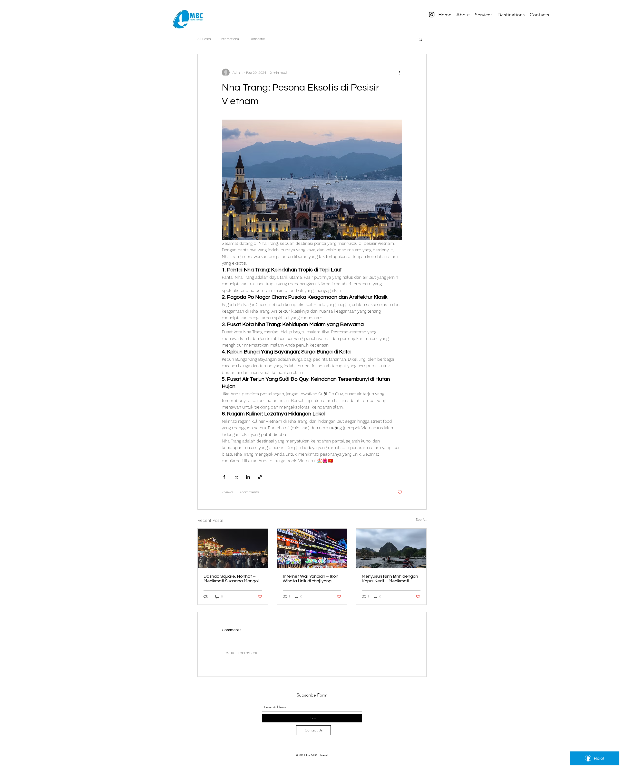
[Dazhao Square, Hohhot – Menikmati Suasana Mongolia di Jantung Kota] (233, 548)
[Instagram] (431, 14)
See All (421, 519)
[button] (420, 39)
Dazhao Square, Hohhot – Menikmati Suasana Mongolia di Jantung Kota (233, 578)
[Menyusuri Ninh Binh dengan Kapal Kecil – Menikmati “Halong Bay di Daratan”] (391, 548)
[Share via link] (260, 477)
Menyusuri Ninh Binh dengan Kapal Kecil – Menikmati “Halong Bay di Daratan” (390, 578)
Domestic (257, 39)
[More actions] (399, 72)
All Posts (204, 39)
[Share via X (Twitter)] (236, 477)
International (230, 39)
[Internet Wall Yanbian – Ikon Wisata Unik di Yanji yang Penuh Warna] (312, 548)
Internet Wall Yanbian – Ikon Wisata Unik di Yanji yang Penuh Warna (310, 578)
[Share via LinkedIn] (248, 477)
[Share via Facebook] (224, 477)
